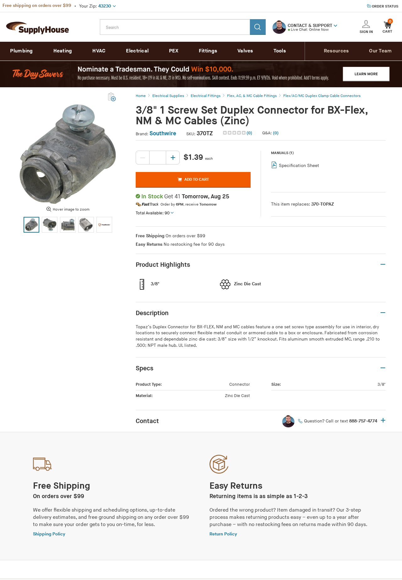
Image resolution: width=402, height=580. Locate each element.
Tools (280, 51)
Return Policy (223, 534)
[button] (335, 25)
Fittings (208, 51)
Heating (62, 51)
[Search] (258, 27)
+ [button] (383, 421)
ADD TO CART (196, 179)
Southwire (162, 133)
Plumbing (21, 51)
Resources (336, 51)
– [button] (383, 264)
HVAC (99, 51)
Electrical (137, 51)
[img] (235, 133)
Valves (245, 51)
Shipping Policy (49, 534)
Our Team (380, 51)
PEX (173, 51)
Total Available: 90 (153, 213)
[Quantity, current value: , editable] (157, 157)
